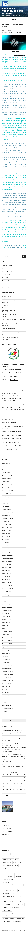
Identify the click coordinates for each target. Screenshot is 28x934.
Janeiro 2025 (5, 515)
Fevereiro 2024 (6, 549)
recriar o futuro (7, 910)
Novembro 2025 (6, 484)
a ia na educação (15, 854)
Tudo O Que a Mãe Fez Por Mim (10, 337)
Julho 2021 (5, 622)
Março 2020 (5, 662)
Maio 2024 (5, 540)
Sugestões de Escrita (7, 287)
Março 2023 (5, 582)
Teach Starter (14, 380)
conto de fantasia (7, 871)
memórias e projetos (18, 899)
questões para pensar (14, 907)
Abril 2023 (5, 579)
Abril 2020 (5, 659)
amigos (5, 857)
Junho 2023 (5, 573)
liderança (18, 896)
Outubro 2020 (6, 641)
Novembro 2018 (6, 711)
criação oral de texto (8, 876)
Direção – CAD (6, 275)
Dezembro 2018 (6, 708)
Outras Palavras (6, 278)
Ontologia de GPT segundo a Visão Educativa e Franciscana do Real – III (14, 749)
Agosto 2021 (5, 619)
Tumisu (13, 51)
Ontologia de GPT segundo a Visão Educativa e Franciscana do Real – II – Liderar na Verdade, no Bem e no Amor (14, 745)
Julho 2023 (5, 570)
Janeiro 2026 (5, 478)
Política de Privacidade (8, 281)
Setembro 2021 (6, 616)
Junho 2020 (5, 653)
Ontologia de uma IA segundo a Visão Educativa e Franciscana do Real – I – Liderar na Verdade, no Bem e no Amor (13, 756)
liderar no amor (7, 899)
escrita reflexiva (7, 887)
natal (4, 901)
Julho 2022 (5, 595)
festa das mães (7, 890)
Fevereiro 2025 (6, 512)
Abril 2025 (5, 506)
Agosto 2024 (5, 530)
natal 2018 (10, 901)
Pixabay (17, 51)
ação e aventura (7, 862)
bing (14, 862)
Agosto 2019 (5, 683)
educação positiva (8, 882)
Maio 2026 (5, 466)
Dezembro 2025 (6, 481)
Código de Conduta (7, 265)
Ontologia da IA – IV (18, 766)
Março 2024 (5, 546)
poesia (5, 907)
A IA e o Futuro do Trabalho (11, 33)
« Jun (7, 795)
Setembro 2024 (6, 527)
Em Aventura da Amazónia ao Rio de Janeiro (13, 319)
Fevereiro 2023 (6, 585)
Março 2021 (5, 628)
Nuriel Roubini (6, 57)
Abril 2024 (5, 543)
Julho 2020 (5, 650)
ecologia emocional (8, 879)
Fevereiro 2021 (6, 631)
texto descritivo (20, 918)
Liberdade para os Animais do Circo (11, 333)
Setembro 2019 (6, 680)
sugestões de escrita (8, 915)
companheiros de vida (9, 868)
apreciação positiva (14, 857)
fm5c (19, 890)
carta (16, 865)
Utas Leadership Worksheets (17, 372)
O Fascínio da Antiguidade (9, 314)
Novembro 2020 (6, 637)
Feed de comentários (7, 831)
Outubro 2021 (5, 613)
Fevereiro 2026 (6, 475)
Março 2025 (5, 509)
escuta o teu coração (18, 887)
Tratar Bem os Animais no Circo (10, 328)
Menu (14, 19)
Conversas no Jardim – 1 (8, 310)
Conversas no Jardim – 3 (8, 301)
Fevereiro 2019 (6, 702)
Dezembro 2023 (6, 555)
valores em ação (17, 921)
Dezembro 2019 (6, 671)
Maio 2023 (5, 576)
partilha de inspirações (18, 904)
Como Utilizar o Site (7, 268)
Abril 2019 (5, 696)
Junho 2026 (5, 463)
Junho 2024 (5, 536)
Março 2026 (5, 472)
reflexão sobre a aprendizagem (11, 913)
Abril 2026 (5, 469)
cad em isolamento (8, 865)
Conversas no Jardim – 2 (8, 305)
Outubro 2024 (6, 524)
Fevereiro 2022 (6, 601)
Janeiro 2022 (5, 604)
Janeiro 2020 (5, 668)
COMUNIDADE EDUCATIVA (9, 271)
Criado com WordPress (19, 930)
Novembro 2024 (6, 521)
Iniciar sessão (5, 825)
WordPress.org (6, 834)
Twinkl (15, 449)
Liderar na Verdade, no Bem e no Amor (13, 11)
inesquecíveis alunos (8, 893)
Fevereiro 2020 (6, 665)
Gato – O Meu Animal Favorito (10, 324)
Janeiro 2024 (5, 552)
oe (3, 904)
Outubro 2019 (6, 677)
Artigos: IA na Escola (15, 435)
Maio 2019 (5, 693)
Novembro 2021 (6, 610)
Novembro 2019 (6, 674)
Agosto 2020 (5, 647)
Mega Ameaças (19, 55)
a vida (16, 859)
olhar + (8, 904)
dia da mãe (18, 876)
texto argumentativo (8, 918)
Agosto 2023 (5, 567)
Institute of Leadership (15, 369)
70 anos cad (6, 854)
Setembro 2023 (6, 564)
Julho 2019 (5, 686)
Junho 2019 (5, 690)
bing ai (19, 862)
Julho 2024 (5, 533)
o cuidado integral (19, 901)
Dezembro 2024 (6, 518)
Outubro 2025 (6, 487)
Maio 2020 (5, 656)
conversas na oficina (8, 873)
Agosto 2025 (5, 494)
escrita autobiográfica (9, 885)
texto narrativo (7, 921)
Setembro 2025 (6, 490)
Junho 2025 (5, 500)
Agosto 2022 (5, 592)
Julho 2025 (5, 497)
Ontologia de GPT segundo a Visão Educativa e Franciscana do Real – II (14, 759)
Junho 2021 (5, 625)
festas (14, 890)
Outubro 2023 (6, 561)
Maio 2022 (5, 598)
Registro (4, 284)
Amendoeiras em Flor (8, 296)
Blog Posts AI (14, 422)
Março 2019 (5, 699)
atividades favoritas (8, 859)
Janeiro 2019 (5, 705)
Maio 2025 (5, 503)
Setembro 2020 (6, 644)
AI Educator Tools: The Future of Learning (13, 404)
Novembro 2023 (6, 558)
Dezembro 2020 (6, 634)
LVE (15, 376)
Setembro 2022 (6, 588)
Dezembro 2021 (6, 607)
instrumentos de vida (8, 896)
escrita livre (20, 885)
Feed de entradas (6, 828)
